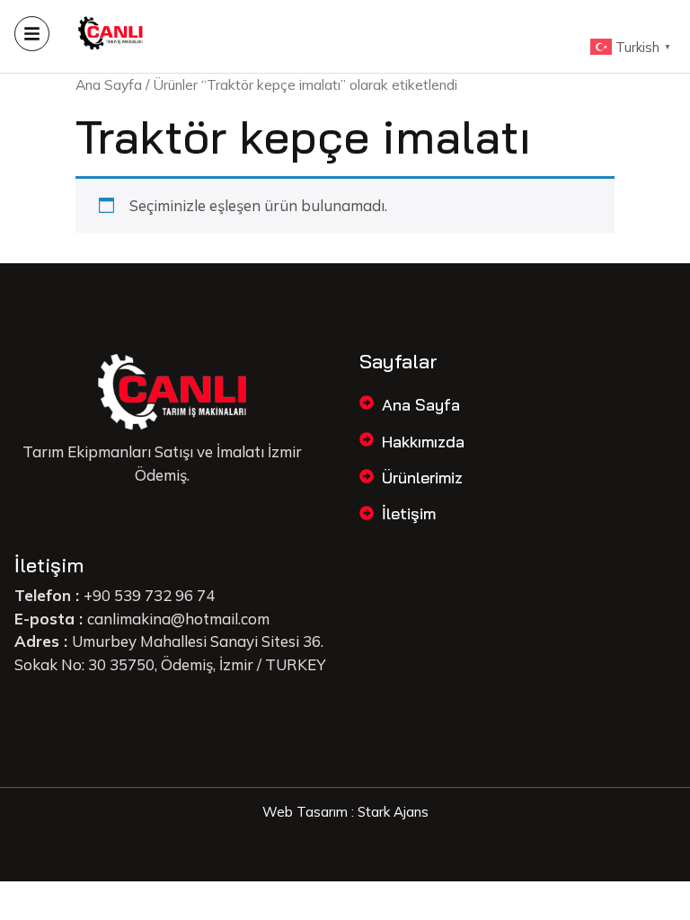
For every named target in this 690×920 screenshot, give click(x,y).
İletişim (409, 513)
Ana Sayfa (108, 84)
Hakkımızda (423, 441)
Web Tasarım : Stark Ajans (345, 811)
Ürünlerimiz (422, 477)
